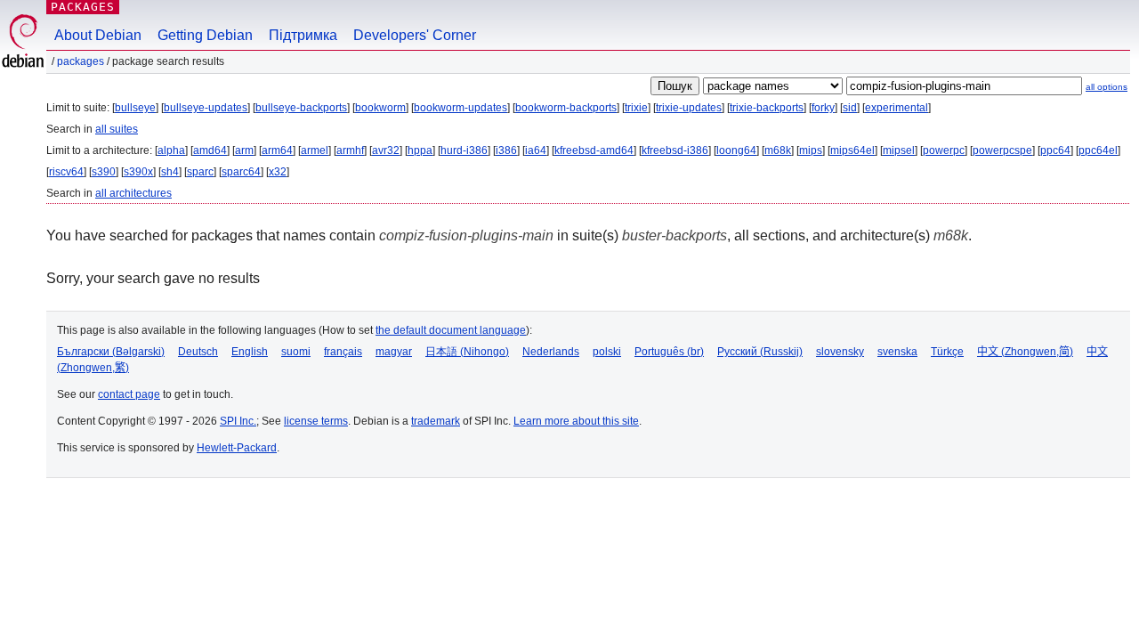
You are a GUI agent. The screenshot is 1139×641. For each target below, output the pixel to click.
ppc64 (1055, 150)
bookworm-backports (566, 107)
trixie (636, 107)
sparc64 (241, 172)
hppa (420, 150)
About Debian (97, 35)
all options (1106, 87)
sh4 (170, 172)
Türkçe (947, 351)
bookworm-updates (460, 107)
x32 (278, 172)
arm (244, 150)
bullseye (135, 107)
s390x (138, 172)
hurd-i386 (464, 150)
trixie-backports (767, 107)
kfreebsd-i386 (675, 150)
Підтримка (303, 35)
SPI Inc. (238, 421)
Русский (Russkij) (760, 351)
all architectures (133, 193)
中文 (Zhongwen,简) (1025, 351)
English (249, 351)
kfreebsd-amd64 (594, 150)
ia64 (535, 150)
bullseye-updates (205, 107)
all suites (116, 129)
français (343, 351)
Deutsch (198, 351)
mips (810, 150)
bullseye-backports (301, 107)
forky (823, 107)
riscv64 (66, 172)
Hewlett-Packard (237, 448)
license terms (316, 421)
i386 (506, 150)
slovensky (840, 351)
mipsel (899, 150)
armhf (350, 150)
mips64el (852, 150)
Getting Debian (205, 35)
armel (314, 150)
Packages (83, 6)
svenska (897, 351)
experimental (896, 107)
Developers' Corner (414, 35)
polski (607, 351)
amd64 (210, 150)
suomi (296, 351)
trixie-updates (689, 107)
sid (850, 107)
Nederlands (550, 351)
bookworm (380, 107)
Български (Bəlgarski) (111, 351)
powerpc (944, 150)
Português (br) (669, 351)
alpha (171, 150)
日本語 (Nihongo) (467, 351)
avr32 (386, 150)
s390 (104, 172)
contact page (129, 394)
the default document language (451, 330)
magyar (394, 351)
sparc (200, 172)
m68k (777, 150)
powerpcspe (1002, 150)
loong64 (736, 150)
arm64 (277, 150)
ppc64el (1098, 150)
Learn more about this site (576, 421)
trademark (435, 421)
